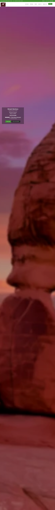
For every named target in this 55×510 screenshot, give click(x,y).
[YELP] (46, 1)
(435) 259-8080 (13, 115)
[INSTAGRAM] (45, 1)
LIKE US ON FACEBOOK (15, 121)
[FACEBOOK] (43, 1)
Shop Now (8, 121)
